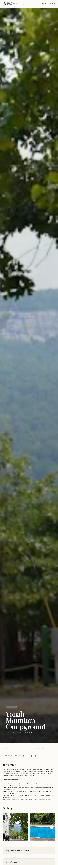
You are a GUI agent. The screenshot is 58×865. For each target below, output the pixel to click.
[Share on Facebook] (23, 755)
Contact (52, 3)
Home (16, 3)
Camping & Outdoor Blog (28, 3)
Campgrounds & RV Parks (24, 747)
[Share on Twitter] (27, 755)
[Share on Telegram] (35, 755)
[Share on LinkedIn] (31, 755)
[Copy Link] (39, 755)
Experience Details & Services (17, 850)
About (43, 3)
